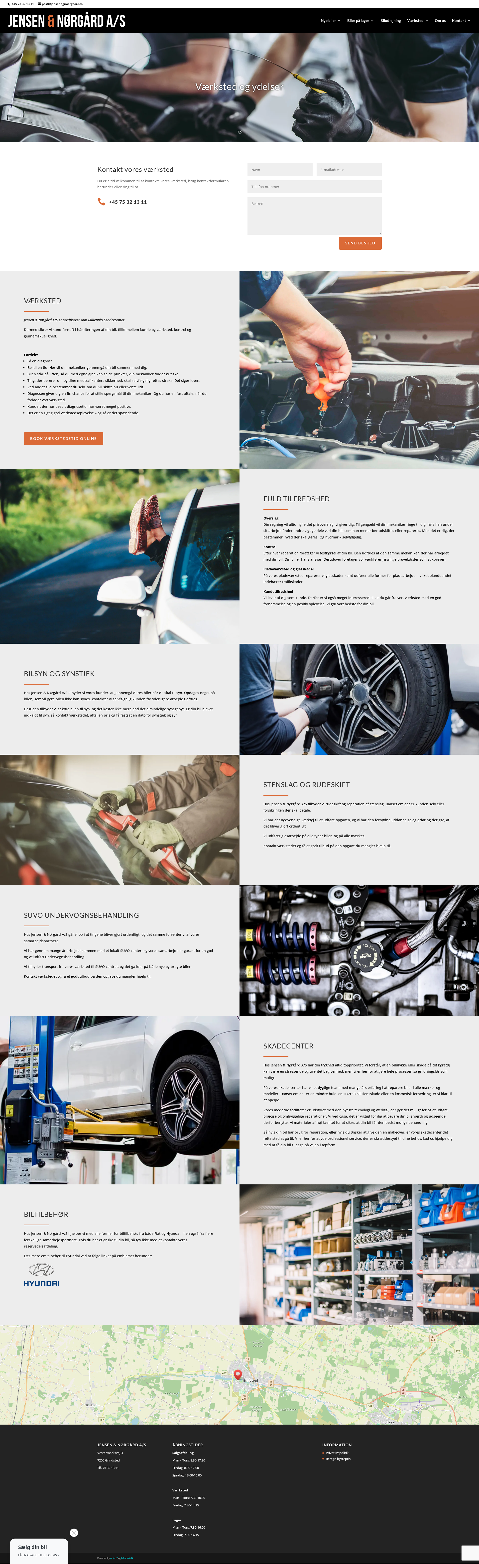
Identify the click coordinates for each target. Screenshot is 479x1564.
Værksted (415, 21)
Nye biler (328, 21)
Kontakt (459, 21)
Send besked (360, 243)
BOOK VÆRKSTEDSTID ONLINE (63, 438)
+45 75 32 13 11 (23, 4)
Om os (440, 21)
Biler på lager (358, 21)
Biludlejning (390, 21)
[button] (39, 1551)
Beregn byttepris (338, 1459)
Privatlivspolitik (337, 1453)
